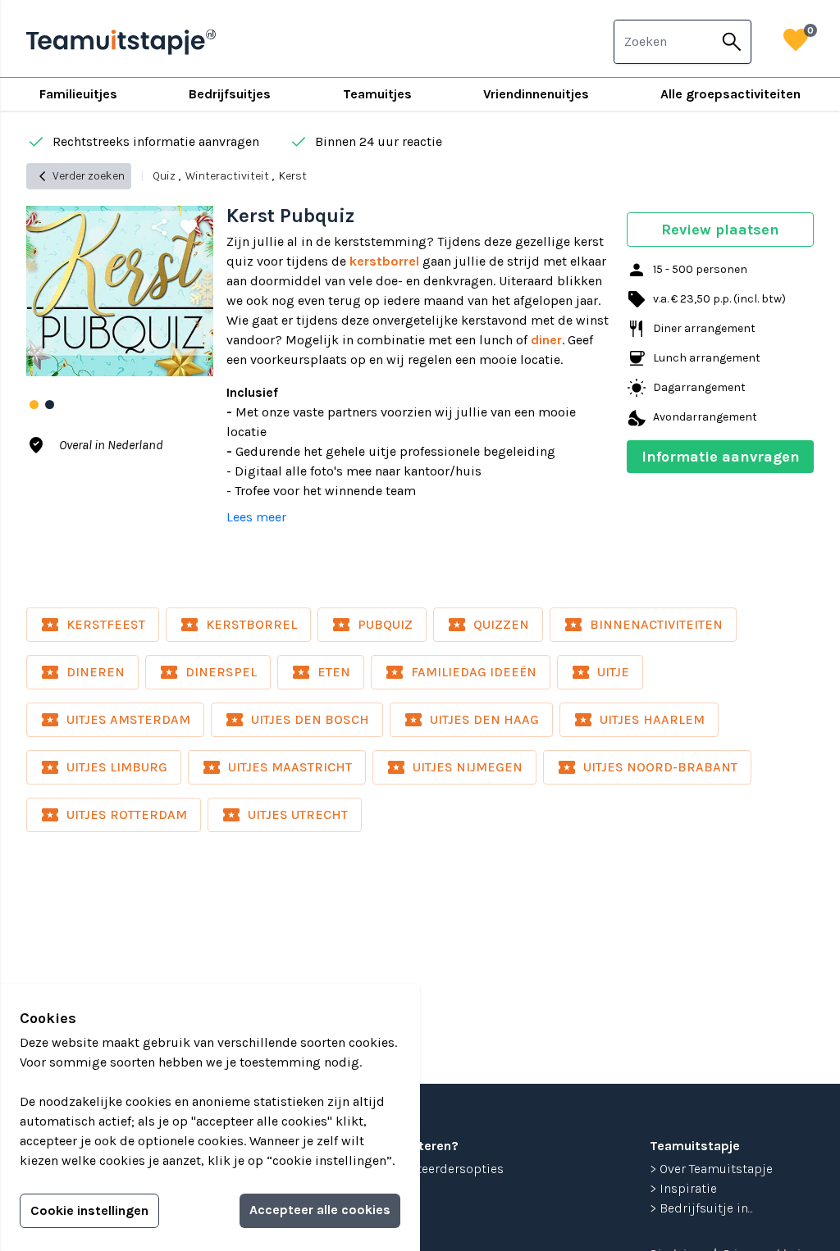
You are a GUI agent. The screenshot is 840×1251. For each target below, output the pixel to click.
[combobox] (663, 41)
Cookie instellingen (89, 1210)
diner (546, 340)
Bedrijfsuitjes (230, 94)
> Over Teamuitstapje (711, 1168)
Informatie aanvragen (720, 457)
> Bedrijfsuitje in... (701, 1208)
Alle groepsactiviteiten (730, 94)
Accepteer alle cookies (319, 1209)
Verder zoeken (79, 176)
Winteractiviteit (227, 176)
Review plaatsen (720, 230)
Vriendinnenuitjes (536, 94)
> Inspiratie (683, 1188)
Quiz (164, 176)
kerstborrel (384, 261)
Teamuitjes (377, 94)
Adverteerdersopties (443, 1168)
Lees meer (256, 517)
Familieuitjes (78, 94)
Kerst (293, 176)
